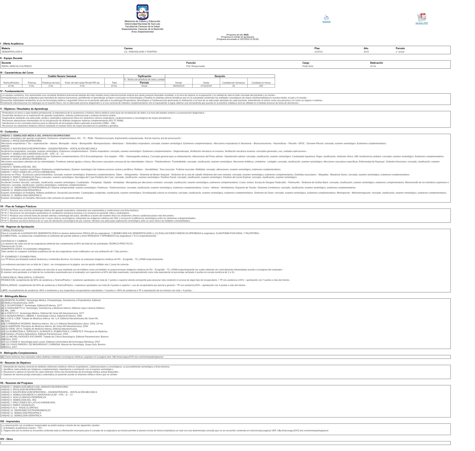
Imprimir (326, 21)
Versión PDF (421, 23)
